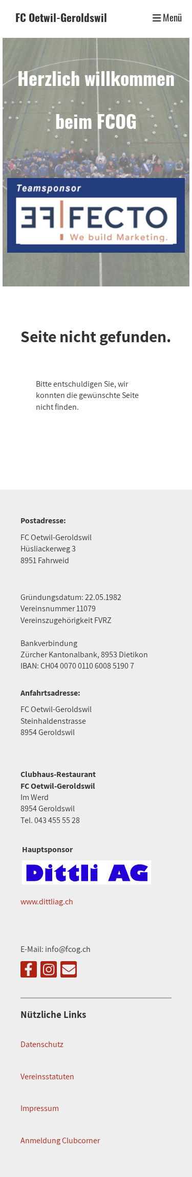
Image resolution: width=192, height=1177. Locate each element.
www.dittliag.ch (46, 901)
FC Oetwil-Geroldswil (61, 17)
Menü (171, 17)
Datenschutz (41, 1044)
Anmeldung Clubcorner (60, 1140)
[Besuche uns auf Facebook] (28, 971)
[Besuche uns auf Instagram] (48, 971)
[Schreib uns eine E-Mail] (68, 971)
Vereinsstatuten (47, 1076)
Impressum (39, 1108)
